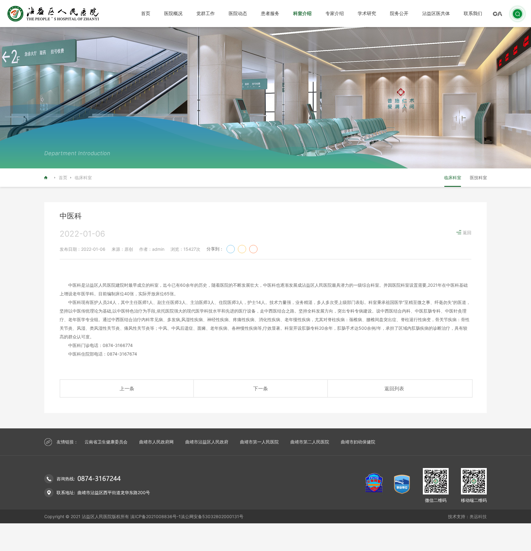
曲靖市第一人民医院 (259, 441)
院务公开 (399, 13)
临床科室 (452, 177)
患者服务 (270, 13)
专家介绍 (334, 13)
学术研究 (367, 13)
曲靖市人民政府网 (156, 441)
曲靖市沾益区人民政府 (206, 441)
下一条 (260, 388)
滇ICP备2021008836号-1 (155, 516)
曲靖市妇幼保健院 (358, 441)
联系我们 (473, 13)
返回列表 (394, 388)
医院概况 (173, 13)
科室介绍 (302, 13)
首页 (145, 13)
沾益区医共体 (436, 13)
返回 (467, 232)
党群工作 (205, 13)
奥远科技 (478, 516)
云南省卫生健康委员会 (106, 441)
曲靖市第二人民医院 (309, 441)
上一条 (127, 388)
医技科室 (478, 177)
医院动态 (238, 13)
